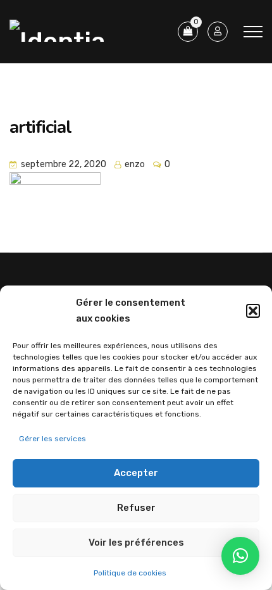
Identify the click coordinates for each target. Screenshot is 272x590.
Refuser (136, 507)
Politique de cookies (130, 572)
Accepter (136, 473)
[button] (253, 310)
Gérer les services (52, 438)
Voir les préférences (136, 542)
